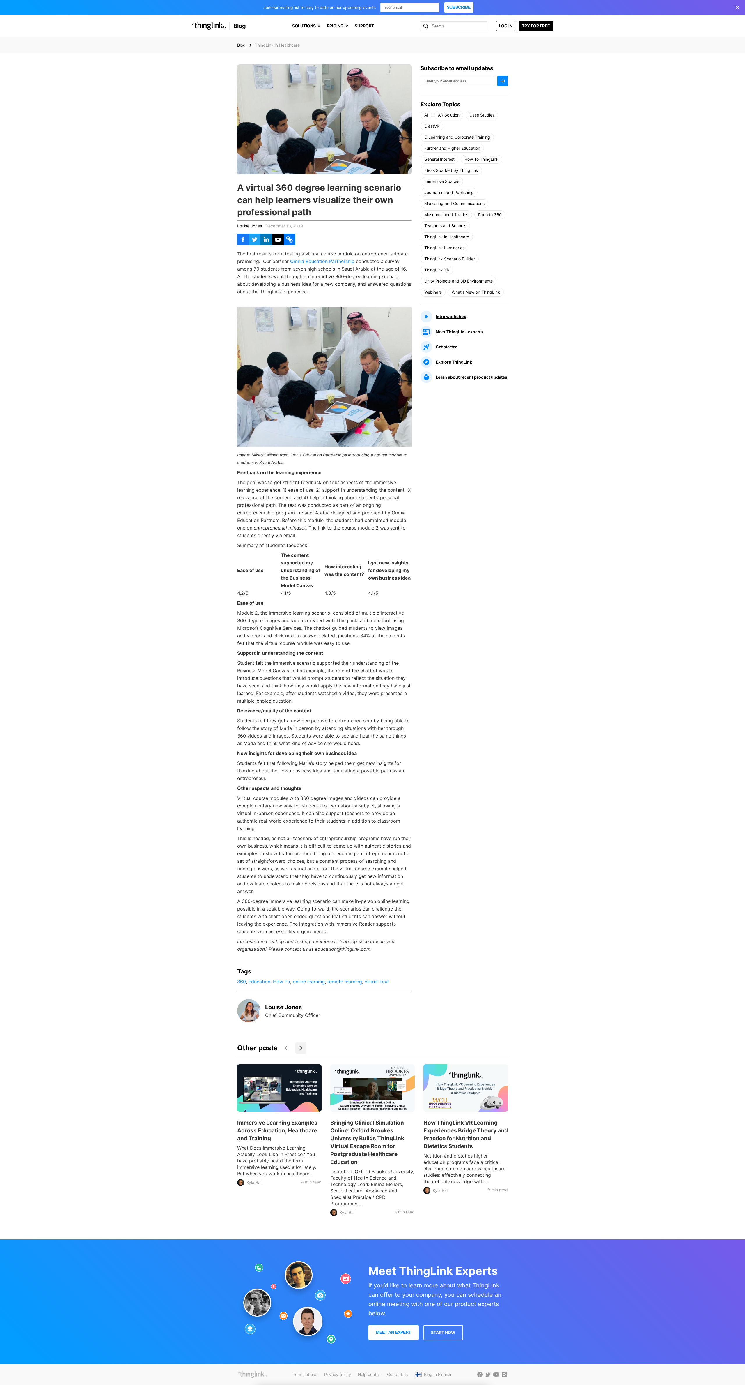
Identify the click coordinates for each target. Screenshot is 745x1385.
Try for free (536, 25)
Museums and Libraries (446, 214)
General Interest (439, 159)
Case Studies (481, 114)
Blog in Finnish (437, 1374)
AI (426, 114)
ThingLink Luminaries (444, 247)
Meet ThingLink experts (459, 331)
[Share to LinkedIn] (266, 239)
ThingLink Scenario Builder (449, 258)
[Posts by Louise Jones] (248, 1021)
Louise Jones (249, 225)
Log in (505, 25)
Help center (369, 1374)
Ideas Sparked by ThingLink (451, 170)
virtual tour (377, 982)
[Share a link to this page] (289, 239)
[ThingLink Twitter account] (488, 1374)
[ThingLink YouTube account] (496, 1374)
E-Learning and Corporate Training (457, 137)
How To (281, 982)
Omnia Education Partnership (323, 261)
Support (364, 25)
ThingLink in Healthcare (446, 236)
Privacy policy (337, 1374)
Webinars (433, 292)
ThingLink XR (436, 269)
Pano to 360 (490, 214)
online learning (309, 982)
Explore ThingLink (454, 361)
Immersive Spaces (441, 181)
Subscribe (459, 7)
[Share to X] (254, 239)
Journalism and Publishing (449, 192)
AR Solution (449, 114)
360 (241, 982)
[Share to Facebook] (243, 239)
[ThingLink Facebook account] (479, 1374)
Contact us (397, 1374)
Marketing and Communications (454, 203)
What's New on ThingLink (476, 292)
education (259, 982)
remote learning (344, 982)
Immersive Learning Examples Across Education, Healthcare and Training (277, 1130)
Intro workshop (451, 316)
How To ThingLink (481, 159)
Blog (239, 25)
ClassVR (431, 125)
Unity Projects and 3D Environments (458, 280)
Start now (443, 1332)
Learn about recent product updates (471, 377)
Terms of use (305, 1374)
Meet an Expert (393, 1332)
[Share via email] (278, 239)
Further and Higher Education (452, 148)
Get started (447, 346)
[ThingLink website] (252, 1374)
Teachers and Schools (445, 225)
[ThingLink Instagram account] (504, 1374)
